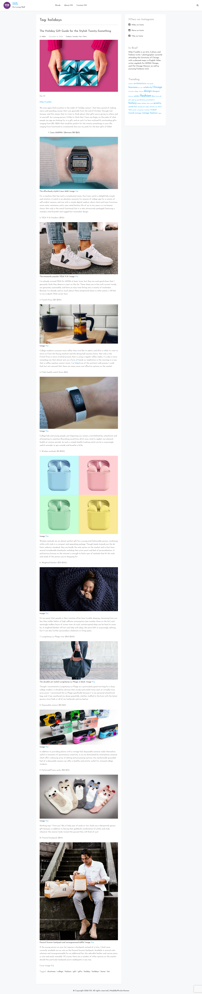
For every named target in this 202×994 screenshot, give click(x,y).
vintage (138, 113)
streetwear (147, 110)
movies (152, 107)
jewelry (157, 103)
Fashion (68, 36)
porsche (134, 110)
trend (131, 113)
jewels (131, 107)
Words (57, 5)
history (132, 103)
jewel (151, 103)
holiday (87, 972)
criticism (141, 91)
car (139, 87)
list (81, 36)
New (85, 36)
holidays (95, 972)
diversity (130, 96)
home (103, 972)
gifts (80, 972)
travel (153, 110)
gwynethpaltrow (150, 100)
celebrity (147, 87)
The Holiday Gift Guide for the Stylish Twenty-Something (75, 31)
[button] (197, 5)
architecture (140, 83)
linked (77, 363)
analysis (130, 83)
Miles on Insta (138, 25)
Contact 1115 (82, 5)
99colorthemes (123, 991)
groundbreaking (141, 100)
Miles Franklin (46, 102)
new (156, 107)
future (157, 96)
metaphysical (141, 107)
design (148, 91)
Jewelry (75, 36)
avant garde (150, 83)
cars (141, 87)
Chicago (157, 87)
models (147, 107)
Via (76, 191)
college (60, 972)
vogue (159, 113)
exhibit (137, 96)
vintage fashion (150, 113)
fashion (68, 972)
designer (156, 91)
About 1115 (68, 5)
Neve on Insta (138, 30)
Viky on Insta (137, 36)
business (133, 87)
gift (74, 972)
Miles (44, 36)
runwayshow (140, 110)
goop (133, 100)
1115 (15, 4)
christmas (51, 972)
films (153, 96)
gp (135, 100)
